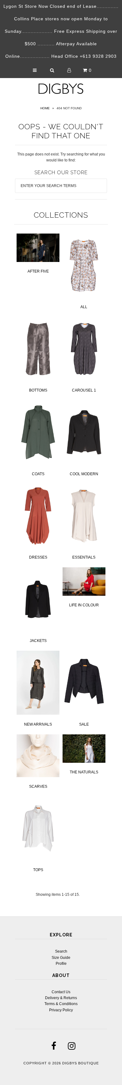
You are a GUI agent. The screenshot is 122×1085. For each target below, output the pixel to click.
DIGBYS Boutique (80, 1063)
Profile (61, 963)
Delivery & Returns (61, 998)
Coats (38, 474)
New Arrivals (38, 724)
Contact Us (61, 992)
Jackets (38, 641)
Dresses (38, 557)
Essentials (83, 557)
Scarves (38, 786)
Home (45, 108)
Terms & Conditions (61, 1004)
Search (61, 951)
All (83, 307)
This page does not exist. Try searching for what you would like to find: (61, 157)
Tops (38, 870)
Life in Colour (84, 605)
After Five (38, 271)
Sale (84, 724)
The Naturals (84, 772)
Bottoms (38, 390)
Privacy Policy (61, 1010)
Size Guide (61, 957)
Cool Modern (84, 474)
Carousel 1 (84, 390)
